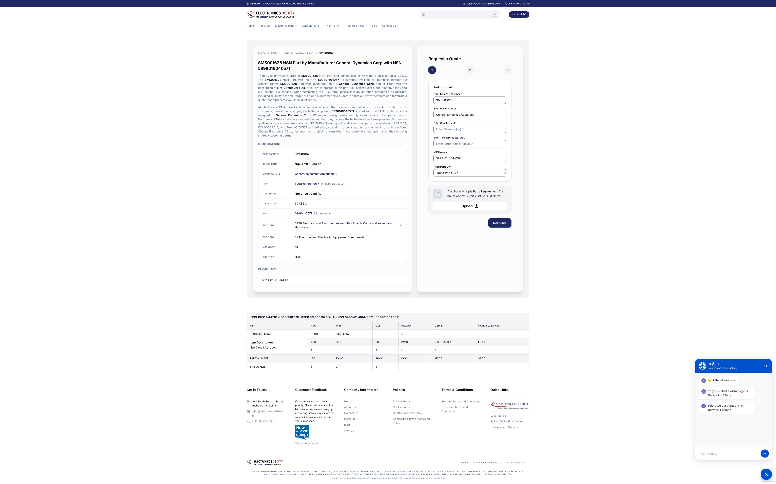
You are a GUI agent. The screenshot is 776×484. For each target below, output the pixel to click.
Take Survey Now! (306, 443)
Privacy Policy (401, 401)
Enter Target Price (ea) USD (449, 137)
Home (250, 25)
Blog (374, 25)
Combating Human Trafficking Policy (411, 421)
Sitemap (349, 430)
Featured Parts (355, 25)
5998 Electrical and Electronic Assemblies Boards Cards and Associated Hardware (344, 225)
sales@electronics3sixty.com (483, 3)
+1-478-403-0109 (518, 3)
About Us (264, 25)
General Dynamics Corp (298, 53)
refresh (766, 365)
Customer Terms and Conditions (455, 409)
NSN (274, 53)
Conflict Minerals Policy (407, 413)
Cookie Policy (401, 407)
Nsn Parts (333, 25)
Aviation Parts (310, 25)
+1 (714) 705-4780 (262, 421)
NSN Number (441, 152)
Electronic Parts (284, 25)
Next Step (500, 223)
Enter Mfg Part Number (447, 94)
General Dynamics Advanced (314, 173)
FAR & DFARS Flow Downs (506, 421)
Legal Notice (498, 415)
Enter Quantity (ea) (445, 123)
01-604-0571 (303, 213)
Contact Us (389, 25)
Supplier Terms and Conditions (461, 401)
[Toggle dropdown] (296, 26)
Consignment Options (504, 427)
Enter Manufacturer (445, 108)
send (765, 453)
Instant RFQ (519, 14)
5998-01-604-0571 (307, 183)
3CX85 (299, 203)
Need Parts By (442, 166)
